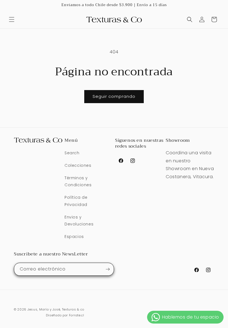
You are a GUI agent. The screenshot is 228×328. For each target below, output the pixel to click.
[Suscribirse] (107, 269)
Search (72, 153)
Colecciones (78, 165)
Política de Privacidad (76, 201)
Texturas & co (73, 309)
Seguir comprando (114, 96)
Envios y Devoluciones (79, 220)
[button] (12, 19)
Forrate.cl (76, 315)
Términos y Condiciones (78, 181)
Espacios (74, 236)
